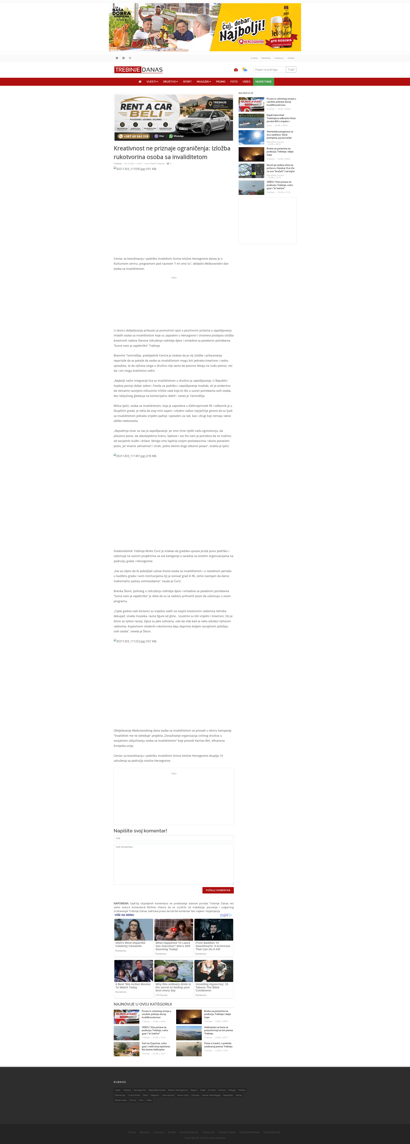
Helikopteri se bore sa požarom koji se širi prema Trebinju (218, 1030)
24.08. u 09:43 (159, 1021)
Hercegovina (140, 1090)
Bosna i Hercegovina (178, 1090)
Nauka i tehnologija (211, 1095)
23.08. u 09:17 (221, 1037)
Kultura (222, 1090)
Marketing (266, 58)
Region (194, 1090)
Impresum (279, 58)
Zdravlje (195, 1095)
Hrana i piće (182, 1095)
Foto (234, 81)
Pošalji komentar (218, 890)
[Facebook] (117, 58)
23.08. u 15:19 (274, 177)
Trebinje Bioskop (272, 1132)
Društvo (169, 81)
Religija (232, 1090)
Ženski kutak (121, 1100)
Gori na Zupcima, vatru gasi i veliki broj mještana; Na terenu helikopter (156, 1046)
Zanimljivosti (168, 1095)
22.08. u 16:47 (221, 1050)
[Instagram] (130, 58)
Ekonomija (120, 1095)
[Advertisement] (92, 82)
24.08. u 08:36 (281, 125)
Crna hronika (134, 1095)
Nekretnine (263, 81)
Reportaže (228, 1095)
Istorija (239, 1095)
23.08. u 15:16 (159, 1037)
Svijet (202, 1090)
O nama (254, 58)
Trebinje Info (208, 1132)
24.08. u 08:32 (274, 144)
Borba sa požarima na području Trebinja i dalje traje (217, 1014)
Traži (291, 69)
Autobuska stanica (189, 1132)
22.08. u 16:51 (159, 1053)
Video (246, 81)
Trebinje (118, 163)
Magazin (203, 81)
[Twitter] (123, 58)
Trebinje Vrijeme (227, 1132)
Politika (241, 1090)
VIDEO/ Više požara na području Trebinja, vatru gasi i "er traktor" (155, 1030)
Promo (220, 81)
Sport (187, 81)
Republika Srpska (275, 141)
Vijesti (151, 81)
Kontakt (291, 58)
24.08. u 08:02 (221, 1021)
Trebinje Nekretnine (249, 1132)
